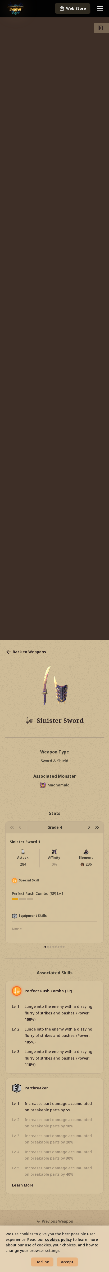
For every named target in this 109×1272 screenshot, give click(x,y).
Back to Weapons (29, 651)
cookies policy (58, 1239)
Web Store (76, 8)
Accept (67, 1261)
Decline (42, 1261)
